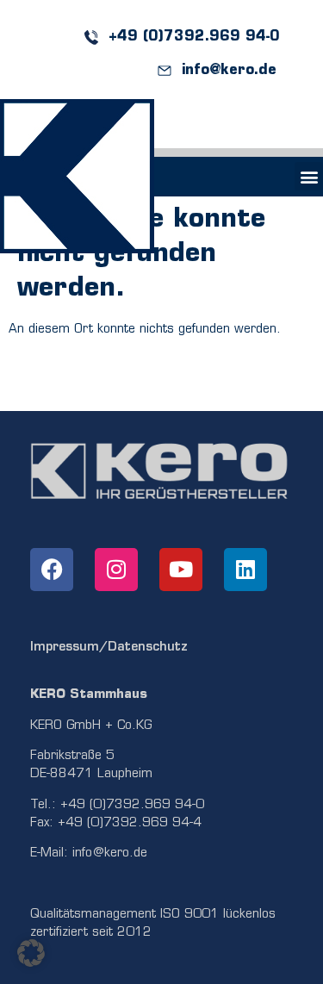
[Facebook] (51, 569)
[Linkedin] (245, 569)
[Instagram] (116, 569)
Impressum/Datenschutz (109, 647)
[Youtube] (180, 569)
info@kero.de (109, 853)
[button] (309, 176)
